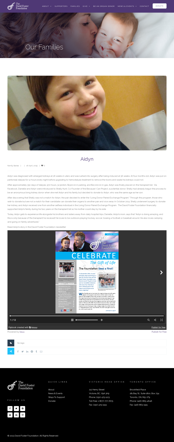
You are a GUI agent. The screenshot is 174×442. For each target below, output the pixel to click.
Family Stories (13, 166)
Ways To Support (56, 397)
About (51, 389)
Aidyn (87, 159)
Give (85, 6)
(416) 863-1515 (140, 405)
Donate (160, 6)
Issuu (22, 332)
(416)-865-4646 (144, 401)
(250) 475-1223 (103, 397)
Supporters (61, 6)
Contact (144, 6)
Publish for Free (159, 332)
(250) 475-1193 (100, 405)
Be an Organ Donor (104, 6)
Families (75, 6)
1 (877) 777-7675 (105, 401)
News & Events (126, 6)
